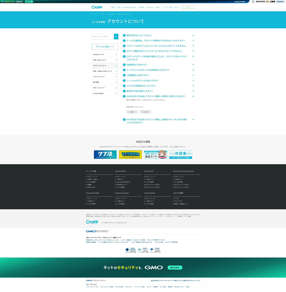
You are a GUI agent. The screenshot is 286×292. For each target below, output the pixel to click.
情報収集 (155, 287)
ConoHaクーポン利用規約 (132, 215)
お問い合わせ (147, 216)
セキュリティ (128, 287)
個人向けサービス (179, 287)
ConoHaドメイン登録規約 (100, 215)
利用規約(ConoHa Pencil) (190, 215)
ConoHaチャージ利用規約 (116, 215)
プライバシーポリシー (158, 216)
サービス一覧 (167, 7)
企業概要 (179, 216)
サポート (177, 7)
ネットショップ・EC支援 (107, 287)
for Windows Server (129, 7)
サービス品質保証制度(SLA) (134, 216)
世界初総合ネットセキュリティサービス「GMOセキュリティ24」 (102, 240)
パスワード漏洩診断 (126, 240)
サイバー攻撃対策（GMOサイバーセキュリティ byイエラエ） (113, 242)
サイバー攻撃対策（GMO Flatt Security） (142, 242)
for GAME (141, 7)
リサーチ (149, 287)
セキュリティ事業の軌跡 (171, 242)
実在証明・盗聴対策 (91, 242)
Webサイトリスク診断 (139, 240)
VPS (118, 7)
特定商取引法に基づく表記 (102, 216)
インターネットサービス (92, 287)
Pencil (158, 7)
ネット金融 (163, 287)
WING (113, 7)
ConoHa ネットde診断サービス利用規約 (152, 215)
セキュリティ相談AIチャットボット (156, 240)
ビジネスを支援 (119, 287)
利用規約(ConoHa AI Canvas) (173, 215)
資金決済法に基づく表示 (118, 216)
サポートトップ (97, 14)
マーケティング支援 (139, 287)
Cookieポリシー (170, 216)
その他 (187, 287)
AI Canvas (150, 7)
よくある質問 (109, 14)
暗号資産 (170, 287)
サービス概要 (187, 216)
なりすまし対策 (159, 242)
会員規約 (88, 215)
